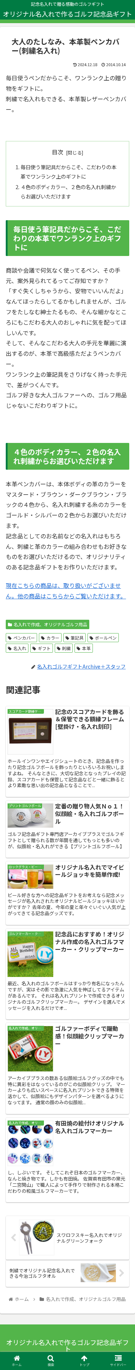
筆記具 (77, 638)
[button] (120, 905)
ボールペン (106, 638)
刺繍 (66, 648)
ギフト (44, 648)
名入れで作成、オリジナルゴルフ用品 (50, 624)
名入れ (19, 648)
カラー (52, 638)
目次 (57, 152)
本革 (86, 648)
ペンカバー (24, 638)
